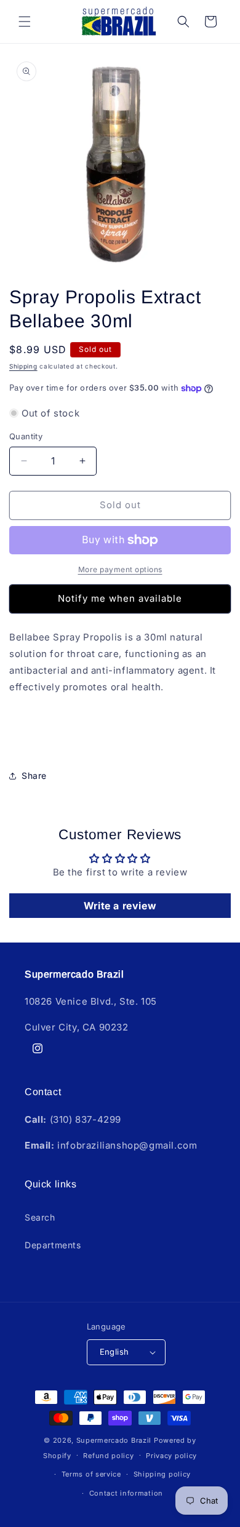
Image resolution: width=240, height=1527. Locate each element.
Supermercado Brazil (113, 1440)
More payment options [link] (120, 569)
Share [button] (34, 775)
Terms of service (91, 1474)
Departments (53, 1245)
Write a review (120, 905)
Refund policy (108, 1455)
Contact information (126, 1493)
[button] (24, 21)
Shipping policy (162, 1474)
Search (40, 1217)
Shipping (23, 366)
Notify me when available (120, 598)
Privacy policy (171, 1455)
